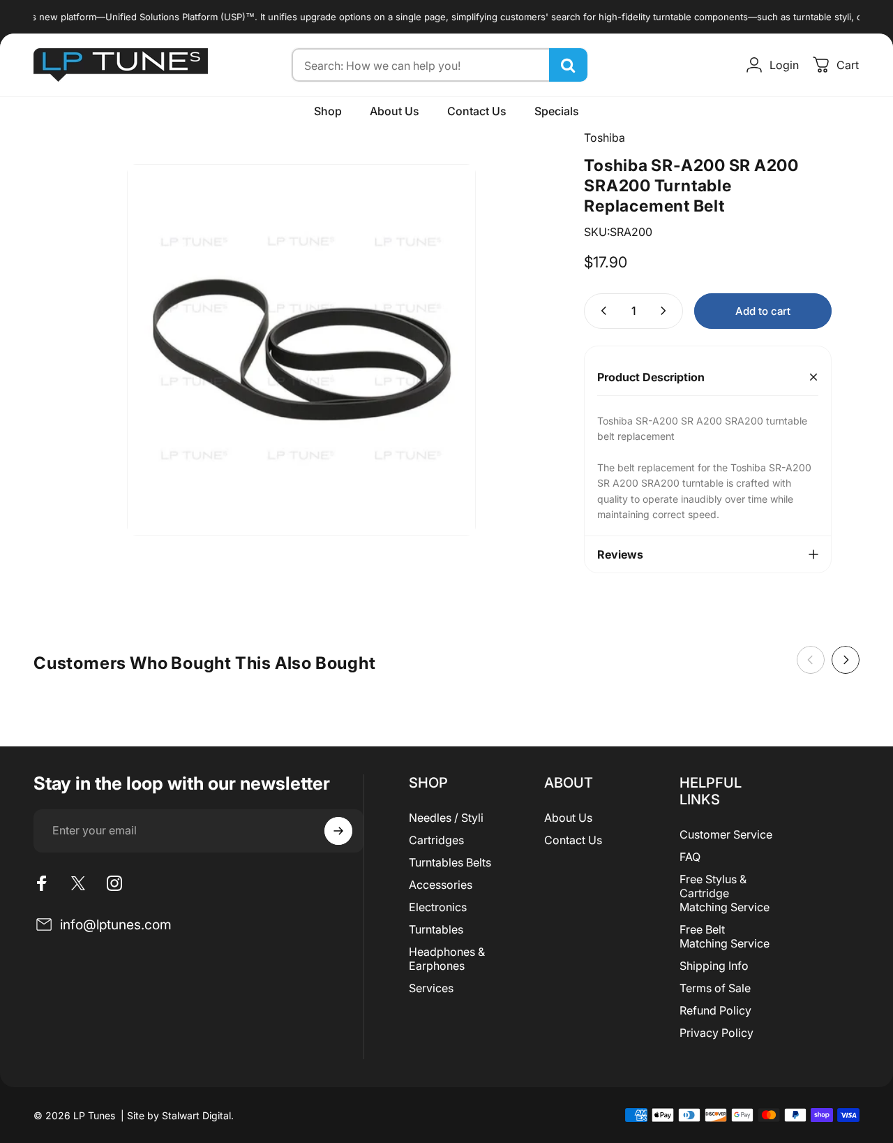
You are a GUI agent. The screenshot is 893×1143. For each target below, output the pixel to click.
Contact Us (573, 840)
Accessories (440, 885)
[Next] (846, 660)
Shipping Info (714, 966)
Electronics (438, 907)
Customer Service (726, 834)
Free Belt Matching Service (725, 936)
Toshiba (604, 138)
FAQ (690, 857)
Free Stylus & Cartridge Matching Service (725, 893)
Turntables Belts (450, 862)
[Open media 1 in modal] (301, 350)
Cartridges (436, 840)
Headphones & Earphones (447, 959)
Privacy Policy (716, 1033)
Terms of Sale (715, 988)
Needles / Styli (446, 818)
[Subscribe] (338, 831)
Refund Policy (715, 1010)
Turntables (436, 929)
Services (431, 988)
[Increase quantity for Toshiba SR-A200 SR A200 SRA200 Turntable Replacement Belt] (666, 311)
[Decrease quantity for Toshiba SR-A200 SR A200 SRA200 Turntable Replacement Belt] (601, 311)
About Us (568, 818)
